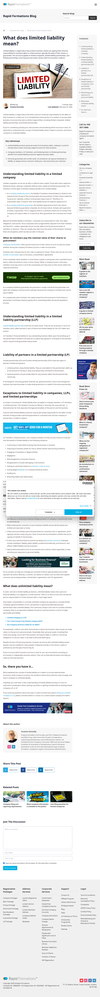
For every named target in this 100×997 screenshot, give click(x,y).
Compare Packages (10, 898)
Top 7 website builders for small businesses (86, 559)
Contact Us (65, 895)
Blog (63, 909)
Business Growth (85, 185)
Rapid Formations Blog (19, 16)
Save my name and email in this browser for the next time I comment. (31, 863)
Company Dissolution (50, 916)
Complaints (85, 904)
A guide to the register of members (84, 273)
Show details (84, 506)
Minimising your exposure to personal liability (87, 94)
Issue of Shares (47, 953)
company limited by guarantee (21, 205)
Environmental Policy (88, 915)
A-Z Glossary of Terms (69, 916)
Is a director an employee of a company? (85, 540)
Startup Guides (84, 182)
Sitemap (64, 929)
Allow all (78, 512)
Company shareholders (11, 245)
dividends (21, 470)
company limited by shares (20, 193)
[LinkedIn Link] (13, 747)
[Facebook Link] (90, 980)
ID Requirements (67, 906)
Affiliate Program (67, 899)
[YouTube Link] (81, 980)
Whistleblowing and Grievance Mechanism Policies (88, 921)
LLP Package (7, 921)
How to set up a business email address (85, 578)
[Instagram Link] (9, 747)
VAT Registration (48, 960)
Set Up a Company (85, 168)
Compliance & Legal (16, 30)
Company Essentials (86, 178)
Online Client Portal (68, 902)
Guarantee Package (10, 918)
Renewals (25, 921)
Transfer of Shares (49, 957)
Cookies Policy (86, 911)
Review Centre (66, 926)
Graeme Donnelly (17, 107)
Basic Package (8, 902)
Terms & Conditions (88, 895)
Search (92, 18)
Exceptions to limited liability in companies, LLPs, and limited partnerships (87, 84)
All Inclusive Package (10, 909)
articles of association (11, 255)
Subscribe (87, 248)
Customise (48, 512)
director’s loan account (41, 466)
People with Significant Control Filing (49, 935)
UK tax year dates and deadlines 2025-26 (86, 329)
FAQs (63, 913)
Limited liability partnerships (13, 326)
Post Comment (10, 868)
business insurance (53, 540)
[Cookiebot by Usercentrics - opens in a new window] (83, 483)
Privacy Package (9, 905)
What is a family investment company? (85, 424)
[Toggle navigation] (96, 4)
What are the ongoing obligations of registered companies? (84, 445)
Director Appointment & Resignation (47, 927)
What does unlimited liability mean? (87, 103)
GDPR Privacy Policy (88, 908)
